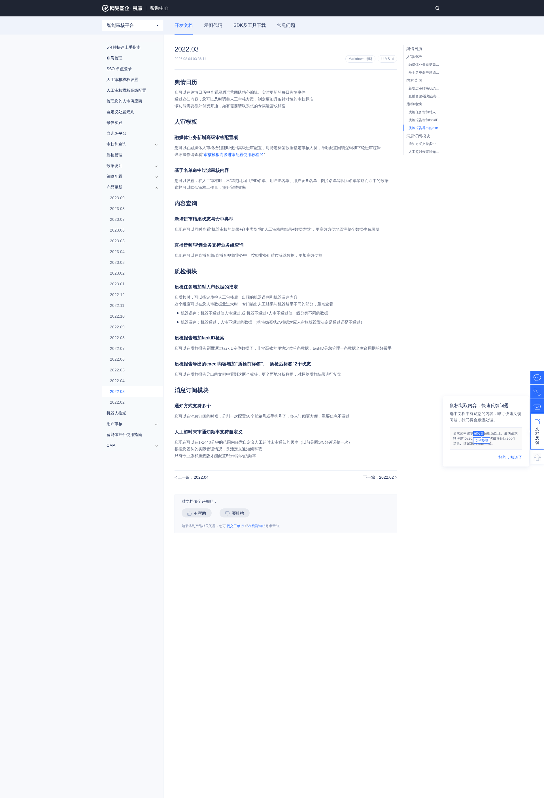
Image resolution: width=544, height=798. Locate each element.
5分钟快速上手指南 (124, 47)
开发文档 (184, 25)
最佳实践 (114, 122)
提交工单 (233, 526)
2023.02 (117, 273)
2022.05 (117, 370)
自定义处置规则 (120, 112)
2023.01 (117, 284)
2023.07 (117, 219)
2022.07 (117, 348)
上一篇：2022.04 (193, 477)
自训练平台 (116, 133)
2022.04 (117, 380)
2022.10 (117, 316)
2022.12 (117, 294)
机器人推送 (116, 413)
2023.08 (117, 208)
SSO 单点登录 (119, 69)
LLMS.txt (387, 59)
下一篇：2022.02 (379, 477)
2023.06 (117, 230)
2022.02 (117, 402)
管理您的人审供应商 (124, 101)
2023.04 (117, 251)
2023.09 (117, 198)
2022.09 (117, 327)
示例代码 (213, 25)
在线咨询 (255, 526)
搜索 (437, 8)
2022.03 (117, 391)
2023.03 (117, 262)
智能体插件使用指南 (124, 434)
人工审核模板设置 (122, 79)
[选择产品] (157, 25)
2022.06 (117, 359)
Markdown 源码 (360, 59)
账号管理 (114, 58)
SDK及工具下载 (249, 25)
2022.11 (117, 305)
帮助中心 (159, 8)
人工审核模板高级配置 (126, 90)
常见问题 (286, 25)
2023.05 (117, 241)
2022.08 (117, 337)
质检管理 (114, 155)
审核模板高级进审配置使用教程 (231, 154)
